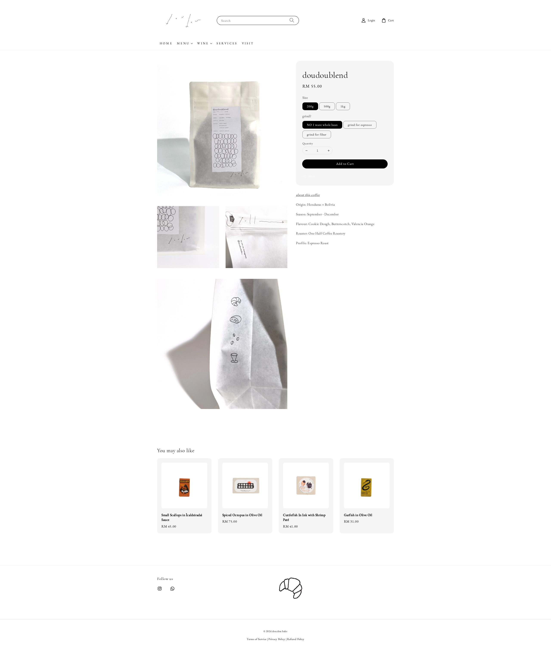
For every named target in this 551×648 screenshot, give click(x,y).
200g (310, 106)
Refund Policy (295, 639)
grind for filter (317, 134)
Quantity (307, 143)
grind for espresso (360, 125)
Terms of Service (256, 639)
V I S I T (247, 43)
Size (305, 97)
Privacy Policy (276, 639)
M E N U (183, 43)
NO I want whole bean (322, 125)
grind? (306, 116)
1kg (343, 106)
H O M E (166, 43)
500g (327, 106)
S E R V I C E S (227, 43)
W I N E (202, 43)
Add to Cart (345, 164)
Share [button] (312, 176)
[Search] (292, 20)
